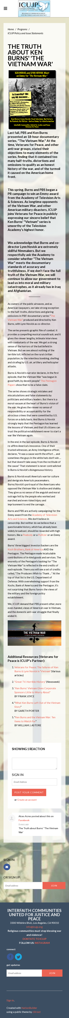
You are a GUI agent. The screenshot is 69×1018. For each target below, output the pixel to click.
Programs (22, 29)
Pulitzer (42, 534)
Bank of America (34, 549)
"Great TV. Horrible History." (30, 681)
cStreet (36, 1011)
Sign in (10, 1000)
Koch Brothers (16, 549)
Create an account (27, 799)
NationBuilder (29, 1007)
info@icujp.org (34, 926)
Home (11, 29)
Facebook (24, 820)
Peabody (28, 534)
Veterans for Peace (25, 667)
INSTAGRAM (42, 942)
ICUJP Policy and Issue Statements (25, 33)
